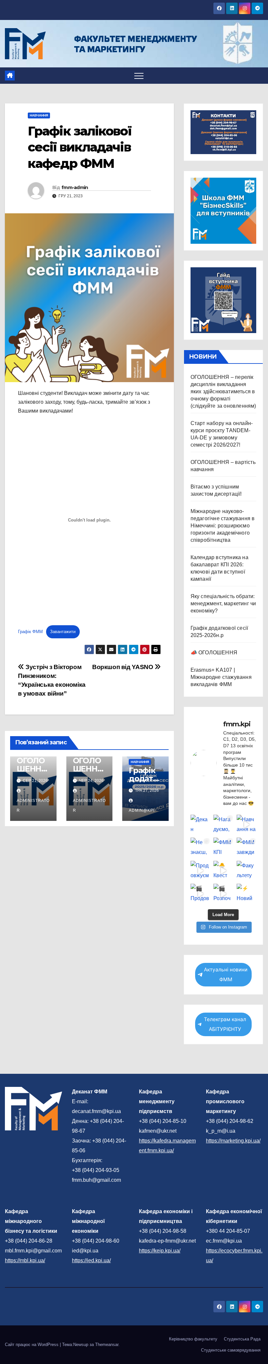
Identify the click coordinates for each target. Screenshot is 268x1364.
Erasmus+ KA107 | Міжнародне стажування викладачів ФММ (221, 677)
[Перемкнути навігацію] (139, 75)
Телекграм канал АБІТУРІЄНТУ (225, 1024)
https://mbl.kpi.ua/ (25, 1260)
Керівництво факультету (193, 1339)
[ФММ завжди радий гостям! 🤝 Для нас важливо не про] (246, 847)
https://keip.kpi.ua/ (159, 1250)
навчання (39, 115)
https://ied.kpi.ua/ (91, 1260)
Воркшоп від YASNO (123, 667)
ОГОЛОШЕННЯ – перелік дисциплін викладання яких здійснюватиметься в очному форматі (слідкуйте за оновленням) (223, 391)
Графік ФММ (30, 631)
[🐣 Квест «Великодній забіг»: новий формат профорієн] (223, 870)
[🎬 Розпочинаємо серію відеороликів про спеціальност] (223, 893)
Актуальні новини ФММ (225, 974)
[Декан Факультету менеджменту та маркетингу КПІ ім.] (200, 824)
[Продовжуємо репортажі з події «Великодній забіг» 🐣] (200, 870)
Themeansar (106, 1344)
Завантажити (62, 631)
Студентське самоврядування (230, 1350)
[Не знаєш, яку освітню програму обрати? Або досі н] (200, 847)
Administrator (33, 805)
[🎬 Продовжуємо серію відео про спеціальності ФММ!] (200, 893)
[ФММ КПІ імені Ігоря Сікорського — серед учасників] (223, 847)
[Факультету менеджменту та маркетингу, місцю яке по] (246, 870)
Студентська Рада (242, 1339)
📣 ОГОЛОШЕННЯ (214, 652)
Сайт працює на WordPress (32, 1344)
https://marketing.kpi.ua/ (233, 1140)
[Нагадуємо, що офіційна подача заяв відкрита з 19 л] (223, 824)
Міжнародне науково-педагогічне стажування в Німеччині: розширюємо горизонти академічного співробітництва (223, 525)
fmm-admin (74, 187)
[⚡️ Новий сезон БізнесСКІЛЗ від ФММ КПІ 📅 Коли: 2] (246, 893)
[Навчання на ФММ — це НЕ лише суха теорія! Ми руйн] (246, 824)
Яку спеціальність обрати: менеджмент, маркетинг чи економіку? (223, 603)
